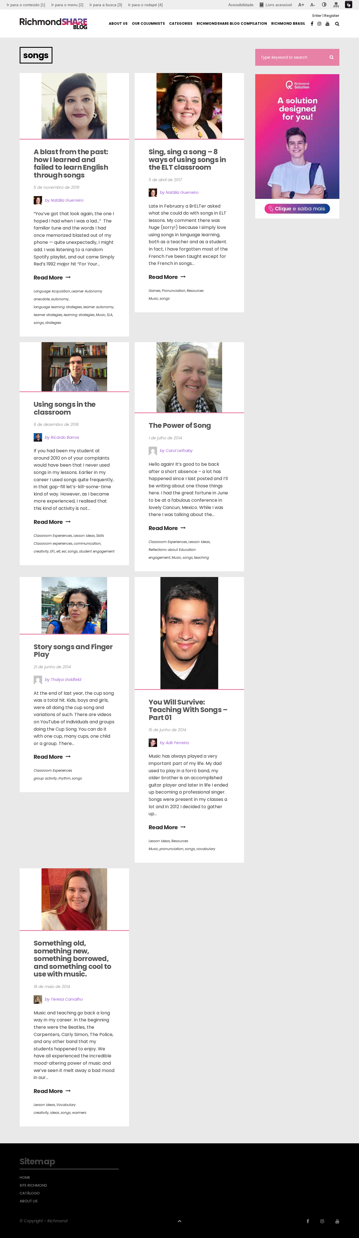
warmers (79, 1112)
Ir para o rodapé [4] (145, 4)
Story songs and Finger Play (74, 651)
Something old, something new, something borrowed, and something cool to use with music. (73, 958)
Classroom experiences (53, 543)
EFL (52, 551)
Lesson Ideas (84, 535)
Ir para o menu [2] (67, 4)
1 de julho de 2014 (165, 438)
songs (39, 322)
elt (58, 551)
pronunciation (171, 848)
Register (331, 15)
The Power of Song (180, 425)
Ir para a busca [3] (105, 4)
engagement (159, 557)
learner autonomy (98, 307)
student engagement (96, 551)
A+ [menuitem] (301, 4)
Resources (195, 290)
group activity (45, 778)
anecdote (42, 299)
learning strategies (79, 314)
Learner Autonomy (87, 291)
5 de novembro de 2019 (56, 187)
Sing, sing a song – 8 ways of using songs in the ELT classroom (188, 159)
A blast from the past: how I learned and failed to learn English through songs (71, 163)
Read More (48, 277)
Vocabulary (66, 1104)
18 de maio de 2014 (52, 986)
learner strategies (48, 314)
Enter (317, 15)
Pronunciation (173, 290)
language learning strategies (58, 307)
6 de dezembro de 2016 (56, 424)
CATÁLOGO (30, 1193)
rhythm (64, 778)
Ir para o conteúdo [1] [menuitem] (26, 4)
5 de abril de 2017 (165, 180)
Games (154, 290)
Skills (100, 535)
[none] (324, 5)
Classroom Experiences (53, 535)
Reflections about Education (172, 549)
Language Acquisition (52, 291)
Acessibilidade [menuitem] (241, 4)
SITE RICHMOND (33, 1185)
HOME (25, 1177)
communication (87, 543)
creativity (41, 551)
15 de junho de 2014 (167, 730)
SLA (109, 314)
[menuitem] (67, 5)
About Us (29, 1201)
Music (100, 314)
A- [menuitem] (312, 4)
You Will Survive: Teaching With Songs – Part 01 (189, 710)
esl (64, 551)
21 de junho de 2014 (52, 667)
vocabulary (205, 848)
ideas (54, 1112)
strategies (53, 322)
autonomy (60, 299)
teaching (201, 557)
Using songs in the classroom (65, 408)
